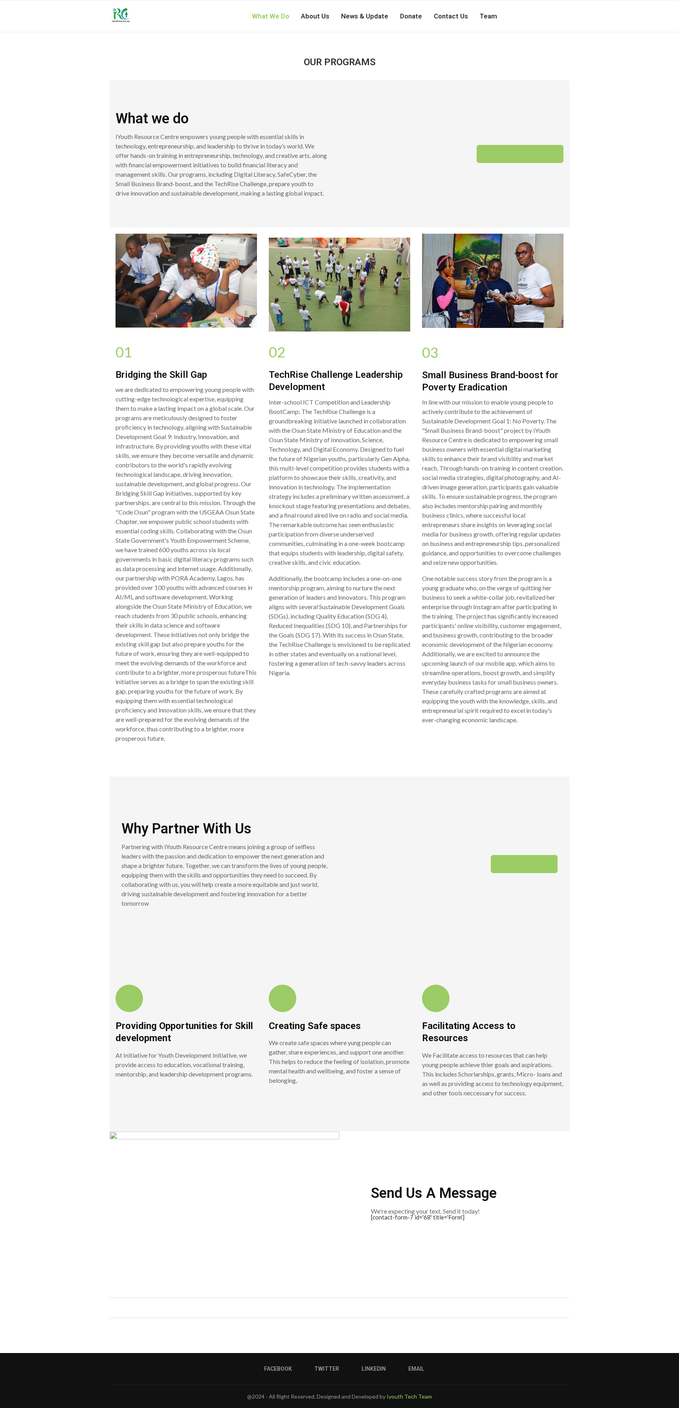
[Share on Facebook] (331, 1307)
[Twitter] (537, 16)
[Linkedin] (545, 16)
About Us (315, 16)
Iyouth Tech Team (409, 1396)
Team (488, 16)
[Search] (565, 16)
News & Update (364, 16)
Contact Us (451, 16)
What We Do (270, 16)
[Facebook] (529, 16)
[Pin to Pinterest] (346, 1307)
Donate (411, 16)
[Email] (553, 16)
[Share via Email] (353, 1307)
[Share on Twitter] (338, 1307)
